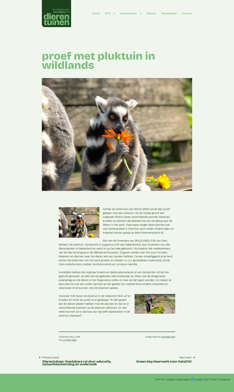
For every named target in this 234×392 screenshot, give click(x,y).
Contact (187, 13)
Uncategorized (167, 336)
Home (96, 13)
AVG (206, 379)
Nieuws (151, 13)
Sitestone (226, 379)
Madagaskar (169, 13)
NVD (108, 13)
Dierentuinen (128, 13)
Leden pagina (183, 379)
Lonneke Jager (69, 340)
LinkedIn (198, 379)
